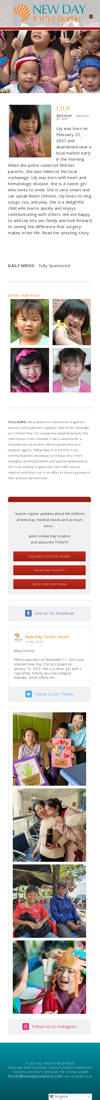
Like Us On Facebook (54, 613)
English (61, 1096)
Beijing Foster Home (49, 556)
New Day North (49, 570)
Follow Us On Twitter (54, 694)
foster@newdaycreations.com (35, 1076)
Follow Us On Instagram (54, 1026)
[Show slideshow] (24, 295)
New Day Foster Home (47, 636)
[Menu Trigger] (91, 16)
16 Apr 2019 (34, 642)
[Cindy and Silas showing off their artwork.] (49, 749)
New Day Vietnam (50, 584)
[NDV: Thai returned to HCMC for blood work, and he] (49, 901)
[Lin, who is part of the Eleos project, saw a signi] (49, 825)
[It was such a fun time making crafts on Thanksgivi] (49, 977)
